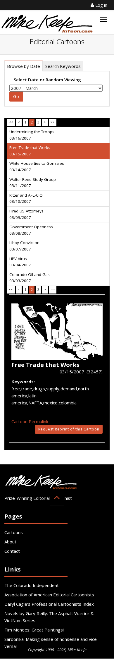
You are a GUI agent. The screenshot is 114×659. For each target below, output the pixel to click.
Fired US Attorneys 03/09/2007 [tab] (26, 214)
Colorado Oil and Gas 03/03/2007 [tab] (29, 278)
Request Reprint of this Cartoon (68, 429)
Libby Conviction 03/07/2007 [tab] (24, 246)
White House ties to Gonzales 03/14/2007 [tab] (36, 166)
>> (53, 122)
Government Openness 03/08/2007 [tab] (31, 230)
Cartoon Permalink (29, 421)
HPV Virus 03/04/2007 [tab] (20, 262)
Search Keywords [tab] (63, 66)
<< (11, 122)
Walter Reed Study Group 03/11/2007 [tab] (32, 182)
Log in (100, 5)
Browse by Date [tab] (23, 66)
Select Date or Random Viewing (47, 80)
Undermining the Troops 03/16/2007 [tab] (31, 135)
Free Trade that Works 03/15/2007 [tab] (29, 151)
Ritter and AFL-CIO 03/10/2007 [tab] (26, 198)
